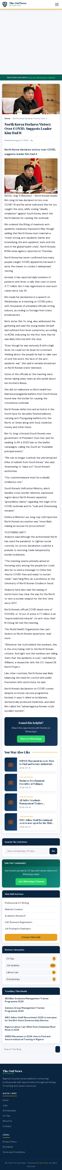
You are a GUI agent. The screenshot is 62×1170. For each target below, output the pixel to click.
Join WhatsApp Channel (31, 881)
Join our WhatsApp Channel (41, 77)
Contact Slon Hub (31, 937)
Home (7, 118)
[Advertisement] (31, 42)
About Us (7, 1121)
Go (53, 851)
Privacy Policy (10, 1141)
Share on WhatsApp (31, 738)
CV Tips (30, 958)
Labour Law (30, 972)
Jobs (5, 1105)
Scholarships (30, 979)
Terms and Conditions (14, 1152)
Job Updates (30, 965)
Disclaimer (8, 1146)
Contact (7, 1126)
